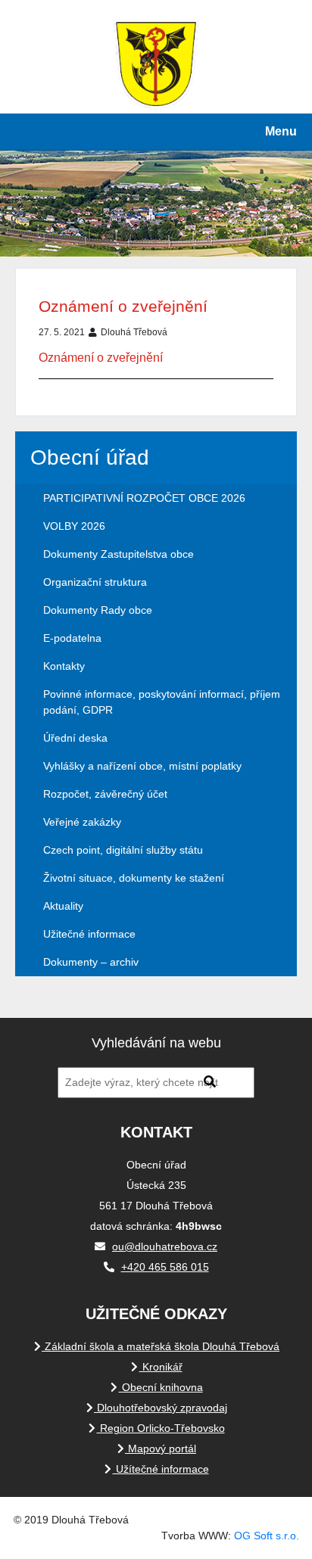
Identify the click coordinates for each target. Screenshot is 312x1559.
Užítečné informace (161, 1469)
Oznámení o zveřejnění (123, 306)
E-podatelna (72, 638)
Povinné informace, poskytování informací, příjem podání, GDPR (161, 702)
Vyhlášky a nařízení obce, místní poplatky (142, 766)
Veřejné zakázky (82, 822)
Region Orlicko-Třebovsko (161, 1428)
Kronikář (161, 1367)
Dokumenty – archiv (91, 962)
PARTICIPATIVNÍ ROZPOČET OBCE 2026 (144, 498)
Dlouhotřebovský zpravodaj (160, 1408)
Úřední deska (75, 738)
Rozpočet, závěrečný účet (105, 794)
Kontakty (64, 666)
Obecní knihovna (161, 1387)
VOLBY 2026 (74, 526)
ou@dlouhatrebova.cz (164, 1246)
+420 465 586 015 (165, 1267)
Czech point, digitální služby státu (123, 850)
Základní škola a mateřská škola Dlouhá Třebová (160, 1346)
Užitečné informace (89, 934)
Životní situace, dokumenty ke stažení (133, 878)
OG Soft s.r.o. (266, 1535)
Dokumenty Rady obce (97, 610)
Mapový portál (160, 1448)
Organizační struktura (95, 582)
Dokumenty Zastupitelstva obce (118, 554)
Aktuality (63, 906)
